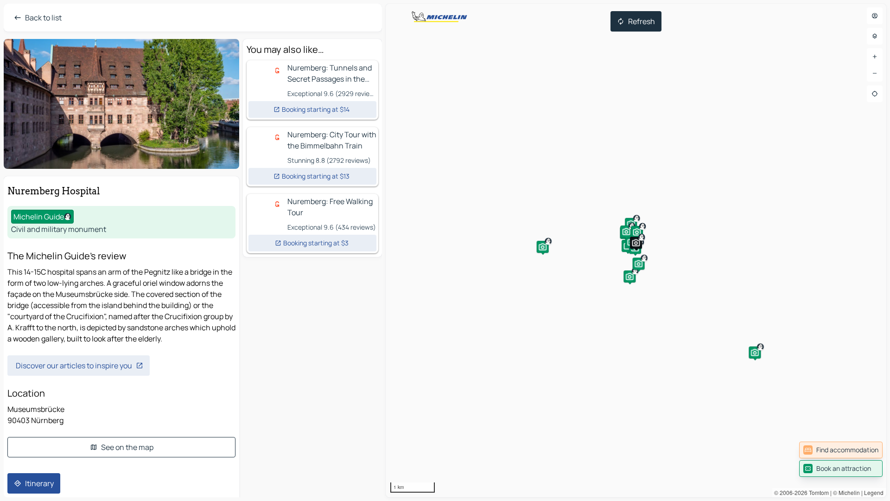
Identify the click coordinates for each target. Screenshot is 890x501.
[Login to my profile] (875, 15)
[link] (841, 450)
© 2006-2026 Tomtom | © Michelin (817, 492)
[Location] (875, 93)
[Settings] (875, 36)
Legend (874, 492)
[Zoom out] (875, 73)
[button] (629, 276)
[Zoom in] (875, 56)
